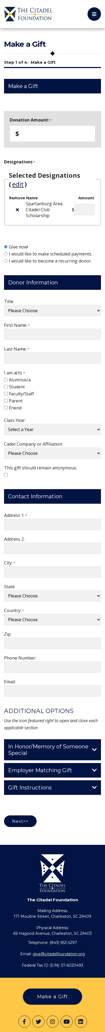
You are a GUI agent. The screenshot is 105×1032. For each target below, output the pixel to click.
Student (17, 387)
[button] (94, 14)
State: (9, 587)
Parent (16, 401)
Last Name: (16, 349)
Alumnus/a (20, 380)
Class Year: (15, 420)
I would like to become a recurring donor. (50, 261)
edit (18, 184)
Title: (9, 301)
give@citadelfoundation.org (59, 954)
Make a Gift (52, 997)
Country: (13, 610)
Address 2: (14, 539)
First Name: (16, 325)
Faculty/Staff (21, 394)
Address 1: (15, 515)
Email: (10, 682)
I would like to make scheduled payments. (50, 254)
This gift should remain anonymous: (40, 468)
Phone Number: (20, 658)
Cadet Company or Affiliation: (33, 444)
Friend (15, 408)
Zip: (7, 634)
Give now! (18, 247)
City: (8, 563)
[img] (17, 209)
